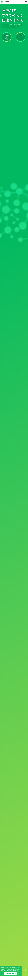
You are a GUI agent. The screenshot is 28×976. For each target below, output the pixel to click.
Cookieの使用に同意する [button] (10, 973)
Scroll (25, 970)
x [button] (18, 973)
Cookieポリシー (9, 970)
